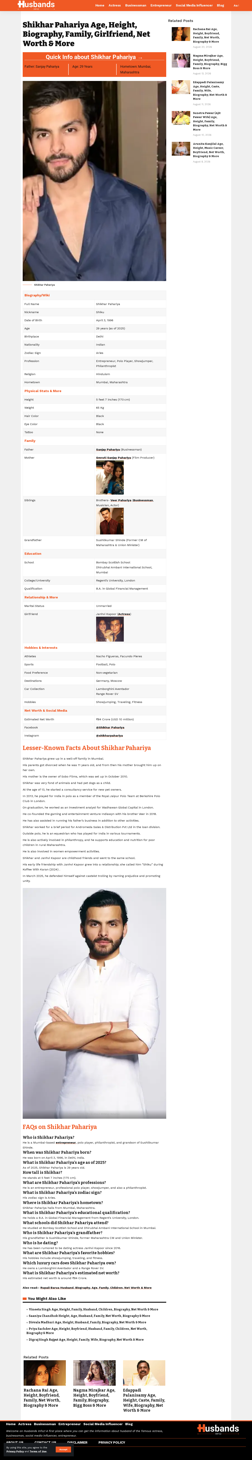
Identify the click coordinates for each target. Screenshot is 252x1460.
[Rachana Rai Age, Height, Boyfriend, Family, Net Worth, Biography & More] (45, 1373)
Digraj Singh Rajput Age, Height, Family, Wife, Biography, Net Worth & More (86, 1339)
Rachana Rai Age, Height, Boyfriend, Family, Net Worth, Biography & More (42, 1398)
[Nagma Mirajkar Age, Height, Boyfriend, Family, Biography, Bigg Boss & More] (94, 1373)
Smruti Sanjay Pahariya (113, 457)
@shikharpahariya (109, 735)
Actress (124, 614)
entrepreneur (66, 1142)
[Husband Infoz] (36, 5)
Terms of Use (38, 1451)
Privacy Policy (15, 1451)
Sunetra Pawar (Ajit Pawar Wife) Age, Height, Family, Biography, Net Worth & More (210, 121)
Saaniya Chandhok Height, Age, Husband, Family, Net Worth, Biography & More (89, 1316)
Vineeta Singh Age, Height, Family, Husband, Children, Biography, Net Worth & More (93, 1309)
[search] (229, 5)
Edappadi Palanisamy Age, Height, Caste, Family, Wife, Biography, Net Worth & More (144, 1400)
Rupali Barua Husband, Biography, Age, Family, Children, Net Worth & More (96, 1287)
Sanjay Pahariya (108, 449)
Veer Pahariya (121, 500)
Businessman (143, 500)
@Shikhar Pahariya (110, 727)
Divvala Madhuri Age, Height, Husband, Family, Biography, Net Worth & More (87, 1322)
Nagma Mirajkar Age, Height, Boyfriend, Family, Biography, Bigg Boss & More (94, 1398)
